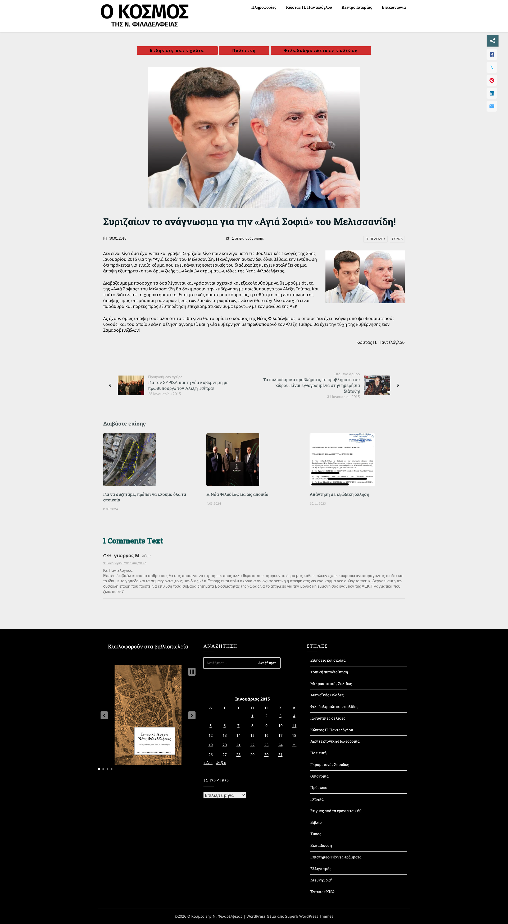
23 (266, 744)
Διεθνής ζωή (321, 879)
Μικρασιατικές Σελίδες (331, 683)
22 (252, 744)
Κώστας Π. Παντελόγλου (309, 7)
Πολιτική (244, 50)
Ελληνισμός (320, 868)
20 (225, 744)
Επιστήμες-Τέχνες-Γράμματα (335, 856)
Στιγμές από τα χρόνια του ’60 (335, 810)
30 (266, 754)
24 (280, 744)
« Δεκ (207, 762)
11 (294, 725)
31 (280, 754)
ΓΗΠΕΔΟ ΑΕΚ (375, 239)
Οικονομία (319, 776)
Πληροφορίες (263, 7)
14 (238, 735)
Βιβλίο (316, 822)
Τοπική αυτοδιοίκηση (329, 671)
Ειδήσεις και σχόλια (177, 50)
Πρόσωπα (318, 787)
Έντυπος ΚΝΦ (322, 891)
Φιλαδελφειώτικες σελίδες (321, 50)
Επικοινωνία (394, 7)
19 (210, 744)
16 (266, 735)
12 (210, 735)
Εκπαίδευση (321, 845)
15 (252, 735)
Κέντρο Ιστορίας (357, 7)
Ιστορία (317, 799)
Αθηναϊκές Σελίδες (327, 694)
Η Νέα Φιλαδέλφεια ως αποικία (237, 494)
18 (294, 735)
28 (238, 754)
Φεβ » (221, 762)
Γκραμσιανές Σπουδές (329, 764)
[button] (104, 715)
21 (238, 744)
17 (280, 735)
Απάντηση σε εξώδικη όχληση (339, 494)
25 (294, 744)
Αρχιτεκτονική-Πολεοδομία (335, 741)
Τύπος (315, 833)
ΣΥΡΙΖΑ (397, 239)
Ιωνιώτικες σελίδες (327, 718)
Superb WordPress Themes (309, 916)
